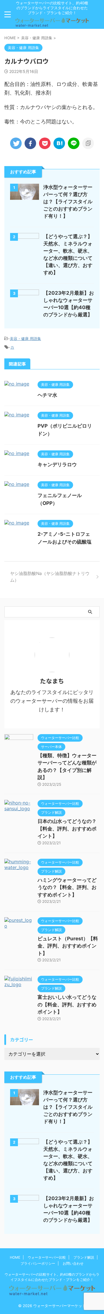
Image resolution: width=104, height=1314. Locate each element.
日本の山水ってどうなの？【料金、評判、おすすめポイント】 (67, 828)
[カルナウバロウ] (59, 143)
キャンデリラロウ (57, 464)
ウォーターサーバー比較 (47, 1257)
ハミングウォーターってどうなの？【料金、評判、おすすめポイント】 (67, 887)
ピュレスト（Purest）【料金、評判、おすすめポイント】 (68, 946)
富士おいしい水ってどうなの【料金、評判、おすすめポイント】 (67, 1004)
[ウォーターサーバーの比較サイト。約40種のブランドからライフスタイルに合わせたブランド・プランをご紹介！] (52, 24)
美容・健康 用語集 (25, 338)
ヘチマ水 (47, 395)
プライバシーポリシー (38, 1263)
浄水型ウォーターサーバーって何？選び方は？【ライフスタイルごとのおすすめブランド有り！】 (67, 201)
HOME (15, 1257)
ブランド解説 (83, 1257)
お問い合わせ (73, 1263)
